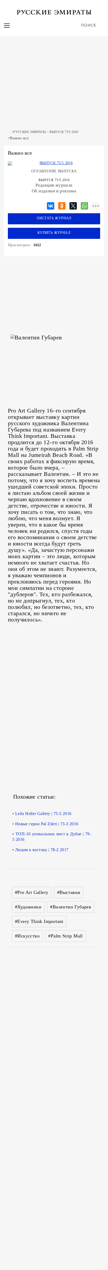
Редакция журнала (53, 185)
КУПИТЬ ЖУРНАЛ (54, 233)
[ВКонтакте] (50, 205)
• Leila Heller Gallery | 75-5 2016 (42, 813)
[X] (73, 205)
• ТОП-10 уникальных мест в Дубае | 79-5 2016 (51, 837)
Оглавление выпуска (54, 171)
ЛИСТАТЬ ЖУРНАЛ (54, 218)
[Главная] (9, 132)
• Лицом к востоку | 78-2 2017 (40, 849)
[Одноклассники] (62, 205)
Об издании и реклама (54, 191)
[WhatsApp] (84, 205)
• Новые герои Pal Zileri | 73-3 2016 (45, 824)
